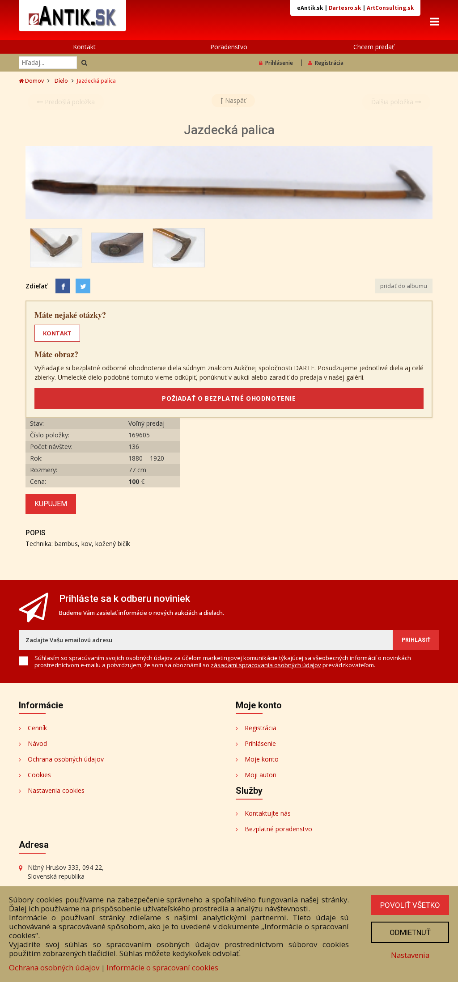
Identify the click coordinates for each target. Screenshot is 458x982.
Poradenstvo (228, 46)
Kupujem (50, 503)
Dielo (61, 81)
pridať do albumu (403, 286)
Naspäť (234, 100)
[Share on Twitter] (83, 286)
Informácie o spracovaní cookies (162, 967)
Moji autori (260, 774)
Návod (37, 743)
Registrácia (329, 62)
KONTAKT (57, 333)
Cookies (39, 774)
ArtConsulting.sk (390, 7)
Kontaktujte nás (268, 813)
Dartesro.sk (345, 7)
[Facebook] (62, 286)
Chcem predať (373, 46)
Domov (34, 81)
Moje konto (262, 759)
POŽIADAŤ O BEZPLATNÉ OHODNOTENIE (229, 398)
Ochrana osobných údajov (66, 759)
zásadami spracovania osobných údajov (266, 665)
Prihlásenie (279, 62)
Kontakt (84, 46)
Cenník (37, 728)
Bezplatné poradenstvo (278, 829)
